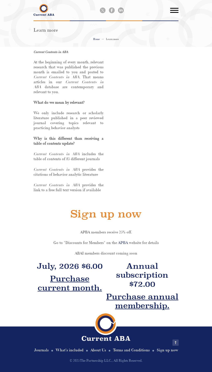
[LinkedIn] (121, 10)
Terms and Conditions (131, 350)
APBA (123, 242)
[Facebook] (112, 10)
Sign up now (167, 350)
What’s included (69, 350)
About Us (98, 350)
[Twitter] (103, 10)
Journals (41, 350)
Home (96, 39)
